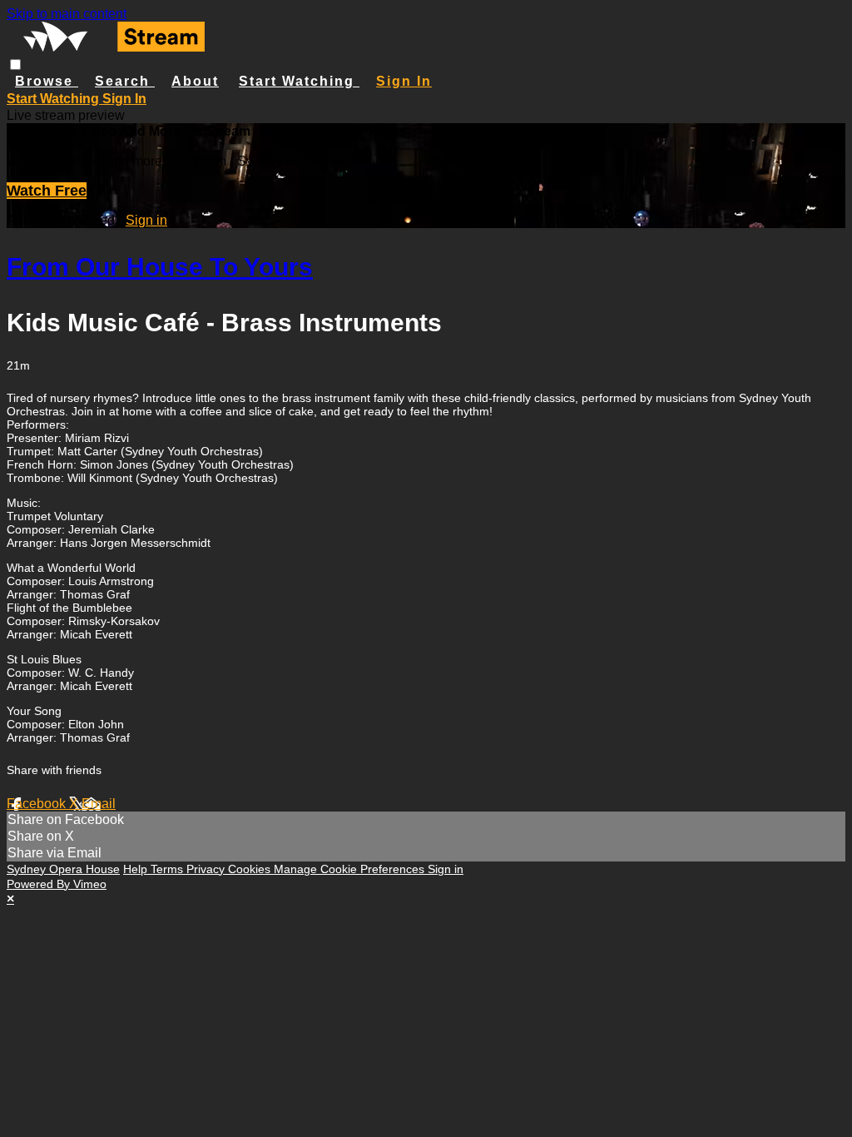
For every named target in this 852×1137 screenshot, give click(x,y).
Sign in (404, 81)
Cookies (251, 869)
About (195, 81)
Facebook (38, 804)
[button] (15, 64)
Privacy (207, 869)
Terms (168, 869)
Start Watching (299, 81)
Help (137, 869)
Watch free (47, 190)
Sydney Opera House (63, 869)
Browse (46, 81)
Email (99, 804)
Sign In (124, 99)
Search (125, 81)
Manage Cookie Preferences (351, 869)
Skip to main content (66, 14)
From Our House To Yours (160, 267)
